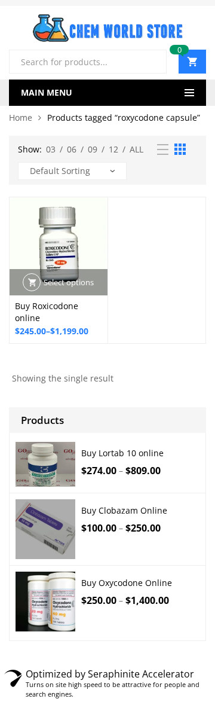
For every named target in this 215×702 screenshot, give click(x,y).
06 (71, 149)
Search (153, 62)
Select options (69, 282)
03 (51, 149)
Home (20, 117)
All (136, 149)
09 (92, 149)
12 (113, 149)
